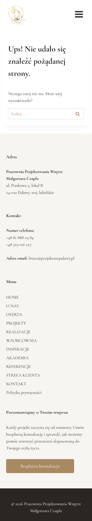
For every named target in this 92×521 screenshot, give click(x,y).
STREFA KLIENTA (23, 375)
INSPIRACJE (17, 349)
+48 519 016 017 (18, 244)
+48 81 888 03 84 (20, 237)
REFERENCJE (18, 366)
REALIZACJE (18, 332)
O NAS (12, 306)
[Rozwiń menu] (79, 14)
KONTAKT (16, 383)
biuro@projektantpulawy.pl (51, 258)
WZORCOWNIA (21, 340)
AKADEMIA (17, 357)
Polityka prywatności (24, 392)
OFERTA (14, 314)
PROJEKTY (16, 323)
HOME (12, 297)
